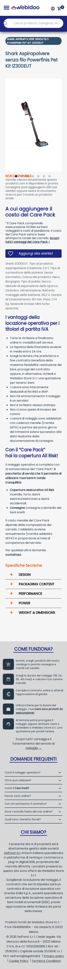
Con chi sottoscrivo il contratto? (26, 804)
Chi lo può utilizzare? (18, 780)
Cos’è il (17, 788)
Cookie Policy (18, 961)
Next (64, 122)
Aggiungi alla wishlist (36, 253)
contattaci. (13, 555)
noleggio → (33, 748)
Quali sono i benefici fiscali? (23, 819)
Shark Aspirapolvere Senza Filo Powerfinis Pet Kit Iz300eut (28, 41)
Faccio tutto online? (18, 796)
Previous (2, 122)
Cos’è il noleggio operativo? (22, 772)
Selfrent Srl (12, 853)
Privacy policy (54, 956)
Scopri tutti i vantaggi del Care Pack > (32, 240)
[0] (59, 8)
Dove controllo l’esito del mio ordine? (29, 811)
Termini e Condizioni (46, 961)
